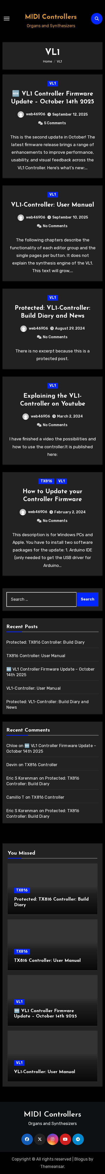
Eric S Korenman (22, 778)
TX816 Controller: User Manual (35, 655)
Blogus (81, 1159)
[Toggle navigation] (7, 19)
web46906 (35, 114)
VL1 (52, 83)
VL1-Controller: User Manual (52, 205)
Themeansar (52, 1166)
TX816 (46, 481)
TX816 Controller (40, 764)
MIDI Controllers (51, 17)
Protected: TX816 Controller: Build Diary (45, 642)
